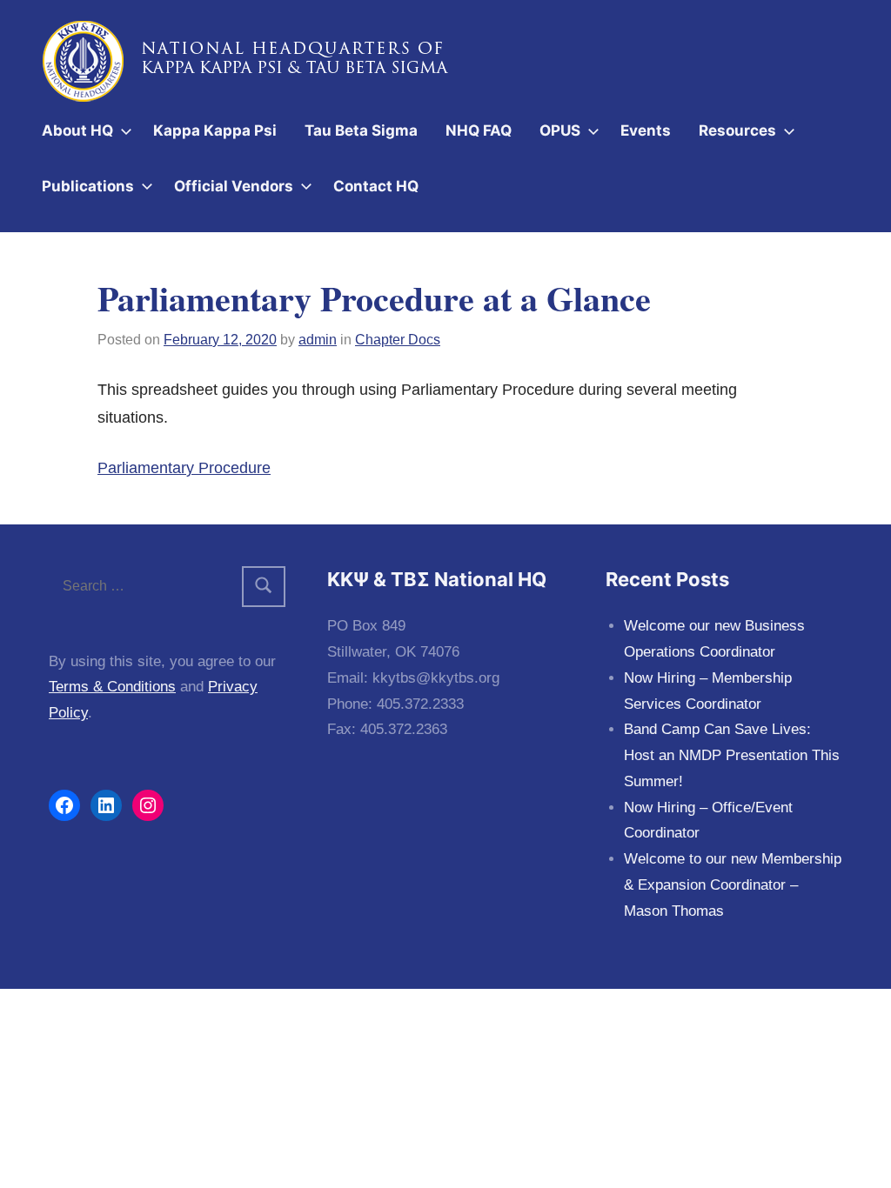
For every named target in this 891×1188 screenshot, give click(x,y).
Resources (737, 130)
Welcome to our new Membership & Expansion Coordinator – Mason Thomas (732, 885)
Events (645, 130)
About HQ (77, 130)
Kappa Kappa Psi (215, 130)
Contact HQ (376, 186)
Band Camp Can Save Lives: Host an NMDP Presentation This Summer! (732, 755)
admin (317, 339)
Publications (88, 186)
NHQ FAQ (479, 130)
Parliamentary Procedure (184, 468)
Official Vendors (233, 186)
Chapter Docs (397, 339)
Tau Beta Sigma (361, 130)
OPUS (559, 130)
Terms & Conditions (112, 686)
